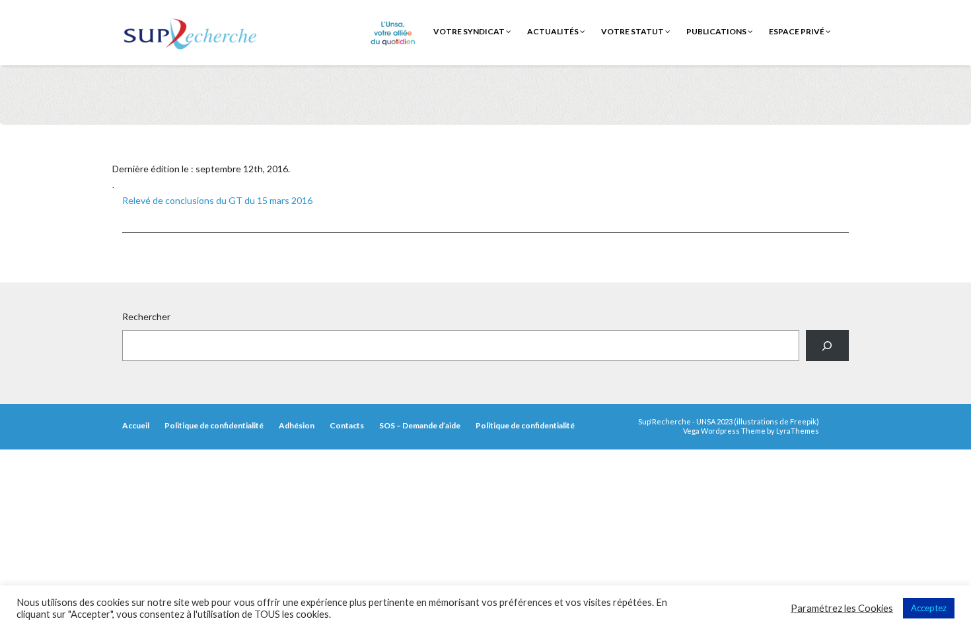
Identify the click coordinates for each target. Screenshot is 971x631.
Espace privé (797, 31)
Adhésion (296, 425)
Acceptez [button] (929, 608)
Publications (717, 31)
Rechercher (146, 316)
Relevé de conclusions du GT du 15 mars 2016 (217, 200)
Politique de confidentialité (214, 425)
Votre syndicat (469, 31)
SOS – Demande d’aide (419, 425)
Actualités (553, 31)
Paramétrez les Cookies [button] (842, 608)
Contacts (347, 425)
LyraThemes (797, 430)
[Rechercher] (827, 345)
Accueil (135, 425)
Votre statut (633, 31)
